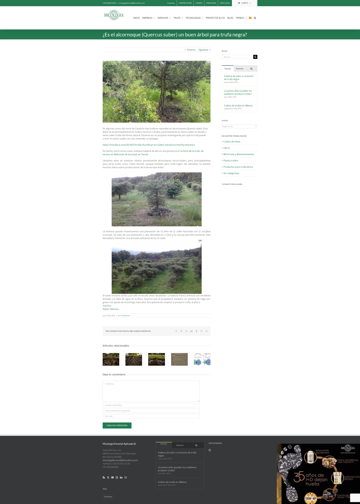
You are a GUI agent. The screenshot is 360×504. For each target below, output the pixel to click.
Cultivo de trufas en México (238, 105)
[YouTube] (112, 477)
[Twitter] (108, 477)
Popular (227, 68)
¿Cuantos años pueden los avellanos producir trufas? (238, 92)
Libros (226, 147)
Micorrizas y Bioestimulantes (238, 154)
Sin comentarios (124, 315)
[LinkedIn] (121, 477)
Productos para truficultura (238, 166)
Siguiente (203, 49)
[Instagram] (117, 477)
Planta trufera (230, 160)
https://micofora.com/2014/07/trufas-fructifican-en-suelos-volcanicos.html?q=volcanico (149, 144)
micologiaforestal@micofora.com (132, 3)
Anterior (191, 49)
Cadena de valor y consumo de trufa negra (238, 78)
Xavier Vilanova (111, 309)
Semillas (108, 496)
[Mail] (125, 477)
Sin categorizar (231, 173)
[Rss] (104, 477)
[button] (255, 17)
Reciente (239, 68)
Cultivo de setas (231, 141)
